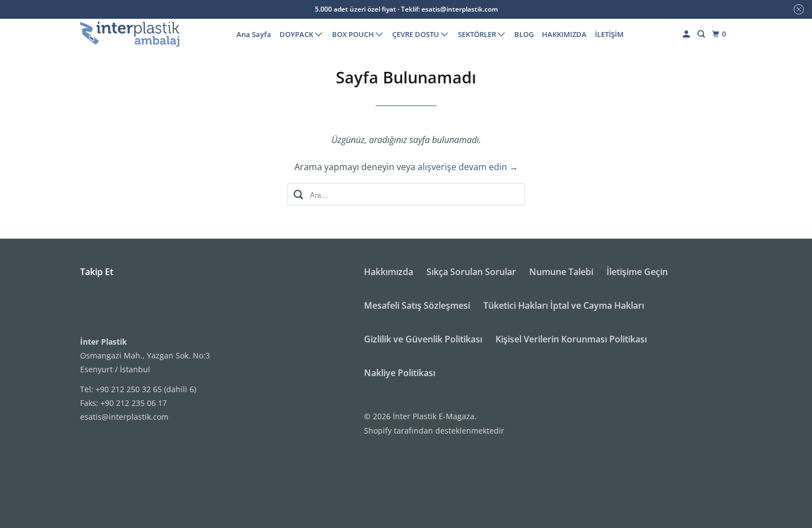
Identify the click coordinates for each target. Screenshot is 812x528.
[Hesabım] (687, 34)
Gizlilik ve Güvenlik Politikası (423, 339)
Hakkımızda (388, 272)
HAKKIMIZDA (564, 34)
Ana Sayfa (253, 34)
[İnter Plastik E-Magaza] (130, 34)
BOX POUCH (354, 34)
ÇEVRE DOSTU (416, 34)
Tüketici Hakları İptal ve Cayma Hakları (563, 305)
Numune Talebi (561, 272)
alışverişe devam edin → (468, 167)
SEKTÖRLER (478, 34)
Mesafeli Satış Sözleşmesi (417, 305)
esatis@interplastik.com (124, 416)
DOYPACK (297, 34)
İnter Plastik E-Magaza (433, 416)
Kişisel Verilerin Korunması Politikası (571, 339)
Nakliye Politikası (399, 373)
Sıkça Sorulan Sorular (471, 272)
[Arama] (702, 34)
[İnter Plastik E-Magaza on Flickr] (83, 309)
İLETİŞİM (609, 34)
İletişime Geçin (637, 272)
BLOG (524, 34)
